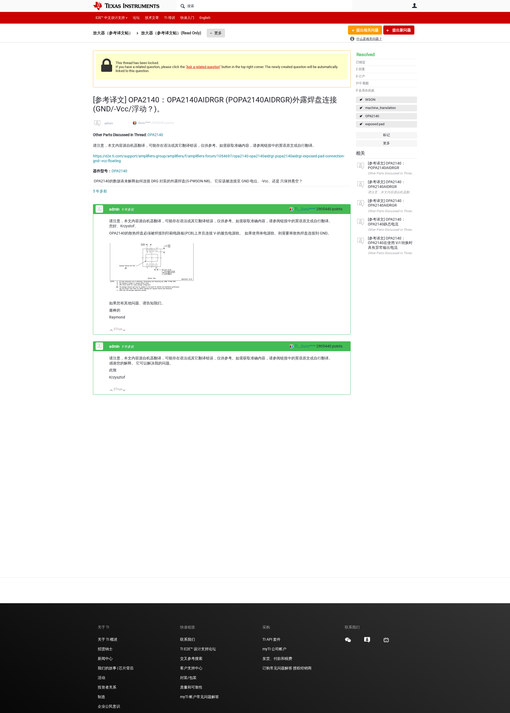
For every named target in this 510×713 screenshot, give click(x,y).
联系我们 (187, 639)
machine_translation (380, 108)
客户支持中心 (191, 668)
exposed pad (374, 124)
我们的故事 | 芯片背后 (116, 668)
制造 (101, 697)
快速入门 (187, 18)
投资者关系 (107, 687)
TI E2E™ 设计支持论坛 (198, 649)
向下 (124, 330)
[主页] (130, 6)
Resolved (365, 54)
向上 (111, 330)
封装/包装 (188, 678)
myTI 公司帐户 (274, 649)
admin (108, 123)
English (204, 18)
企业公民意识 (109, 706)
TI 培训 (169, 18)
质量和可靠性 (191, 687)
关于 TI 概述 (107, 639)
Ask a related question (203, 67)
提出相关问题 (367, 30)
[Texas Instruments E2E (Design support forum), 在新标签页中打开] (367, 642)
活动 (101, 678)
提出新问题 (401, 30)
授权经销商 (302, 668)
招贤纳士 (105, 649)
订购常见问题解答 (277, 668)
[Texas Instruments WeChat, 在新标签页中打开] (348, 642)
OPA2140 (372, 116)
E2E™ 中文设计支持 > (112, 18)
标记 (386, 135)
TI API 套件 (271, 639)
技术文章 (152, 18)
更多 (218, 33)
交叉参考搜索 (191, 658)
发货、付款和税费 (277, 658)
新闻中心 (105, 658)
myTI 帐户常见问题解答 (199, 697)
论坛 (136, 18)
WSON (370, 100)
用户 (414, 5)
